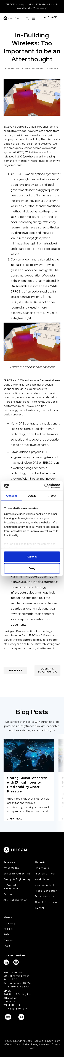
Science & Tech (45, 885)
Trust (7, 946)
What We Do (11, 868)
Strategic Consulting (17, 873)
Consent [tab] (11, 495)
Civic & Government (47, 902)
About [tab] (52, 495)
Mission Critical (45, 873)
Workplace (42, 879)
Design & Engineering (17, 879)
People (8, 928)
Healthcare (42, 868)
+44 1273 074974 (17, 1008)
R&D (6, 934)
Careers (9, 940)
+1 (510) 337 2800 (17, 986)
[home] (11, 18)
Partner (8, 894)
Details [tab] (32, 495)
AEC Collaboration (16, 900)
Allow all (32, 556)
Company (10, 923)
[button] (33, 18)
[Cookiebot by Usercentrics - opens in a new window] (45, 485)
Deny (32, 568)
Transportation (44, 896)
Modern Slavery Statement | (36, 1044)
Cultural (40, 907)
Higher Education (46, 890)
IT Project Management (12, 887)
